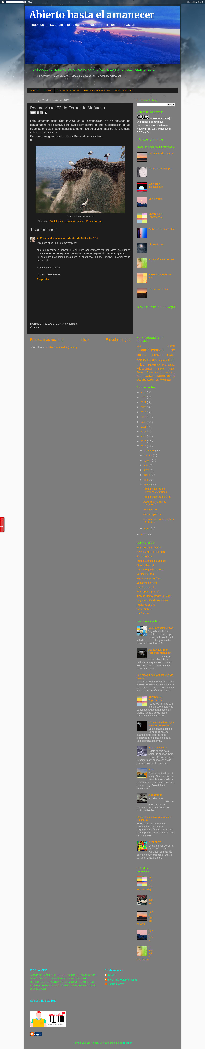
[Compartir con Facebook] (41, 112)
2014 (144, 436)
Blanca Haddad (145, 565)
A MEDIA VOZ (145, 556)
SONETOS (153, 379)
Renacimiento (156, 372)
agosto (148, 460)
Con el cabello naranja (160, 153)
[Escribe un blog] (34, 112)
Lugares (163, 360)
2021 (144, 402)
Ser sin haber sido (158, 289)
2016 (144, 426)
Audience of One (146, 604)
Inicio (84, 340)
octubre (148, 455)
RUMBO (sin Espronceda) (155, 215)
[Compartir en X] (38, 112)
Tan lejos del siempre (160, 168)
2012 (144, 446)
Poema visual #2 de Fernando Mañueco (155, 490)
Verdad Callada (145, 574)
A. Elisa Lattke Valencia (51, 238)
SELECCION (147, 376)
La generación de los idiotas (152, 600)
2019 (144, 412)
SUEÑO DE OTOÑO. (123, 90)
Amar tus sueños (157, 747)
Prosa (142, 372)
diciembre (149, 450)
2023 (144, 397)
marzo (147, 484)
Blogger (127, 1042)
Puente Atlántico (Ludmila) (151, 560)
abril (146, 479)
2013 (144, 441)
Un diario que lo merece (150, 569)
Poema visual (93, 221)
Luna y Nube (150, 509)
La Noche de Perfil (147, 582)
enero (147, 528)
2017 (144, 421)
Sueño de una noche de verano (96, 90)
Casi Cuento (156, 346)
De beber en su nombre (161, 229)
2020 (144, 407)
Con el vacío (155, 198)
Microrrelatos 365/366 (149, 578)
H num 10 (150, 899)
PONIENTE (154, 842)
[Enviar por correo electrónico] (31, 112)
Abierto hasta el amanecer (92, 15)
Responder (43, 279)
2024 (144, 392)
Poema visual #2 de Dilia (157, 496)
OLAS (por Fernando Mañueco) (154, 503)
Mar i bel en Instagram (149, 547)
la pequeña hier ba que (161, 259)
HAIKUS (152, 360)
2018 (144, 417)
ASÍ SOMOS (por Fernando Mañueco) (159, 651)
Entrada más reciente (46, 340)
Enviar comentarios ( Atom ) (61, 347)
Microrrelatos (168, 365)
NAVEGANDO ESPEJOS (151, 552)
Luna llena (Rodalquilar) (155, 185)
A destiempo (155, 794)
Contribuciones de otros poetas (67, 221)
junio (147, 470)
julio (146, 465)
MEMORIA (155, 365)
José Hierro (143, 613)
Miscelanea (146, 368)
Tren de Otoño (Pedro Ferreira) (154, 596)
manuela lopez (115, 984)
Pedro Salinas (144, 609)
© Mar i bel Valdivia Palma (122, 979)
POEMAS (48, 90)
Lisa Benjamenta (146, 587)
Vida (150, 769)
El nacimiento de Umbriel (68, 90)
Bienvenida (35, 90)
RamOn (111, 975)
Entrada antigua (118, 340)
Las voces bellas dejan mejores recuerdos (161, 724)
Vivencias (165, 379)
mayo (147, 474)
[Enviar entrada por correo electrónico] (45, 112)
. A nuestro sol (156, 244)
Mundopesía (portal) (148, 591)
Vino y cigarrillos (152, 514)
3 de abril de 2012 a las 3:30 (82, 238)
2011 (144, 534)
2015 (144, 431)
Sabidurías (170, 372)
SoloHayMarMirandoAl (160, 627)
